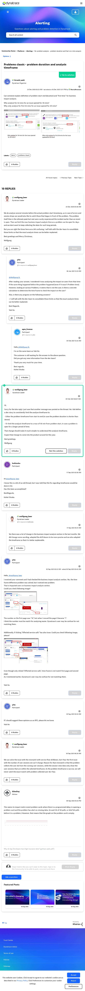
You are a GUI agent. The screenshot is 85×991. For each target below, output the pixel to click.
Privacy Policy (22, 981)
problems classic (24, 155)
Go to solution (68, 75)
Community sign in (75, 12)
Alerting (29, 51)
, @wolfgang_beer (15, 575)
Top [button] (5, 923)
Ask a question (11, 877)
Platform (20, 51)
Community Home (8, 51)
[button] (73, 975)
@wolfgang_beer (12, 479)
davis (13, 155)
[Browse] (9, 12)
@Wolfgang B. (14, 277)
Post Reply (70, 867)
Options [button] (6, 56)
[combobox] (42, 35)
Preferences (73, 986)
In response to (28, 265)
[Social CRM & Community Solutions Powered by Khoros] (78, 924)
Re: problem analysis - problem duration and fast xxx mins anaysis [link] (57, 51)
